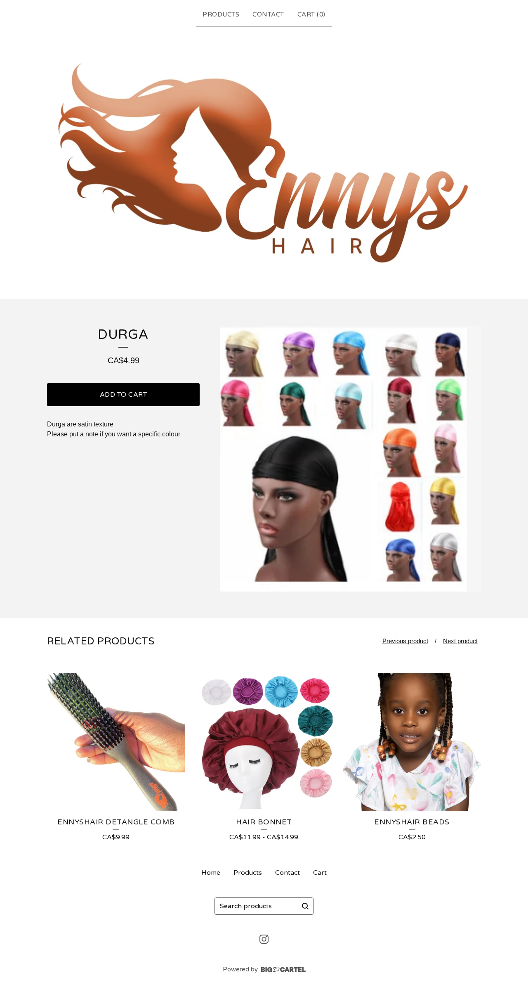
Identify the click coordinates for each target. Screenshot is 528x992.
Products (221, 14)
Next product (460, 640)
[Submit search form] (305, 906)
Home (210, 873)
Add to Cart (123, 395)
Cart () (311, 14)
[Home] (264, 161)
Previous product (405, 640)
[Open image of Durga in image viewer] (350, 459)
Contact (268, 14)
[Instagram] (264, 939)
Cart (320, 873)
